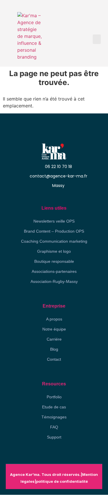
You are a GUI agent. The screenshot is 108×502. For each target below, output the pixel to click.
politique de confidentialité (62, 481)
